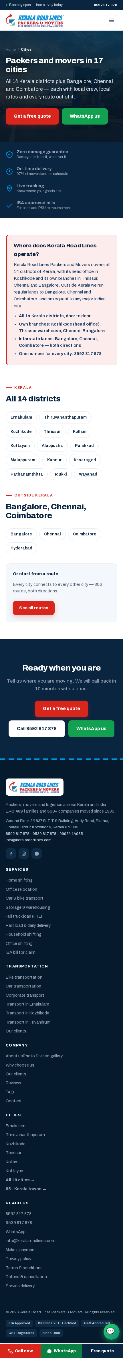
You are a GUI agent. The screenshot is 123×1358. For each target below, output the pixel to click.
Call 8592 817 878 (37, 728)
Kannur (54, 460)
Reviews (13, 1083)
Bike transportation (24, 977)
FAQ (10, 1092)
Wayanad (88, 474)
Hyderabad (21, 548)
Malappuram (23, 460)
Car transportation (23, 986)
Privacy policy (18, 1258)
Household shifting (23, 934)
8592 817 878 (17, 833)
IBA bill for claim (20, 952)
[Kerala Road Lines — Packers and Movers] (35, 20)
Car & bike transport (24, 898)
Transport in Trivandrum (28, 1022)
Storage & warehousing (28, 907)
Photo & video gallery (43, 1056)
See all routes (33, 608)
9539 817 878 (44, 833)
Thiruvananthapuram (65, 417)
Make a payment (21, 1249)
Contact (14, 1101)
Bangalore (21, 534)
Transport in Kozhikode (27, 1013)
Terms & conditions (24, 1268)
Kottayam (20, 446)
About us (14, 1056)
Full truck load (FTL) (24, 916)
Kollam (79, 431)
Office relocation (21, 889)
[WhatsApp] (36, 853)
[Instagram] (24, 853)
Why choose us (20, 1065)
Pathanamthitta (27, 474)
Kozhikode (21, 431)
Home (11, 50)
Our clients (16, 1031)
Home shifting (19, 880)
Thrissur (52, 431)
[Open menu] (111, 20)
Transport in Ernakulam (27, 1004)
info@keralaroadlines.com (28, 840)
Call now (24, 1351)
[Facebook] (11, 853)
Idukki (61, 474)
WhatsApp (65, 1351)
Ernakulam (21, 417)
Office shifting (19, 943)
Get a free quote (32, 116)
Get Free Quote (110, 1331)
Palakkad (84, 446)
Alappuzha (52, 446)
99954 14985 (71, 833)
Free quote (102, 1351)
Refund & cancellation (26, 1276)
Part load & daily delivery (28, 925)
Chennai (52, 534)
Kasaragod (85, 460)
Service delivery (20, 1286)
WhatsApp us (85, 116)
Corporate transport (25, 995)
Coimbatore (84, 534)
